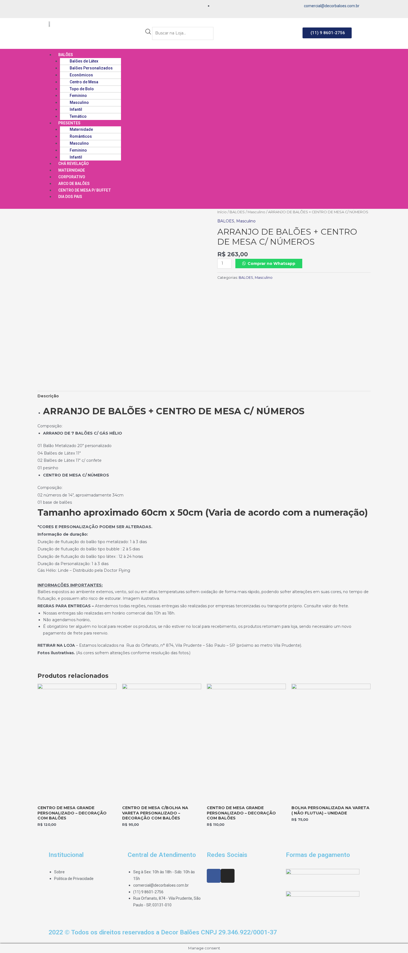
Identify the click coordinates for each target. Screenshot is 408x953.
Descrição (48, 395)
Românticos (81, 136)
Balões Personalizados (91, 68)
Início (222, 212)
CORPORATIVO (71, 177)
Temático (78, 116)
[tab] (48, 396)
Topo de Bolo (82, 89)
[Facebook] (52, 7)
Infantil (76, 109)
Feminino (78, 95)
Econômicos (81, 75)
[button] (327, 32)
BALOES (237, 212)
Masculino (79, 102)
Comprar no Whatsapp (271, 263)
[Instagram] (62, 7)
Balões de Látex (84, 61)
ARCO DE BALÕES (74, 183)
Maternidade (81, 129)
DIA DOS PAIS (70, 196)
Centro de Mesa (84, 82)
